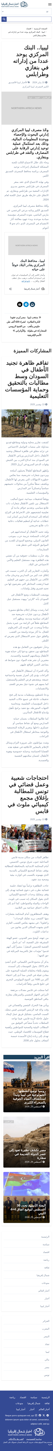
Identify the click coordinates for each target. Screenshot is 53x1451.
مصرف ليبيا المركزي (32, 86)
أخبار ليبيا (21, 82)
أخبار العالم (43, 1290)
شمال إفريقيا (43, 1275)
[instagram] (36, 1415)
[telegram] (48, 1415)
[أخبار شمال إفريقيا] (16, 4)
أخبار (47, 1298)
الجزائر (46, 1321)
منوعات (45, 1283)
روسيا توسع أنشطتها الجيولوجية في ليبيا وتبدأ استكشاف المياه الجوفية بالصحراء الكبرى (29, 1096)
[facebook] (40, 1415)
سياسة (46, 1244)
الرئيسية (45, 1236)
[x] (44, 1415)
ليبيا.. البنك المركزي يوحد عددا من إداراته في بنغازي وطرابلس (31, 60)
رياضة (46, 1260)
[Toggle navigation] (50, 4)
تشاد (47, 1344)
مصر (47, 1367)
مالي (47, 1359)
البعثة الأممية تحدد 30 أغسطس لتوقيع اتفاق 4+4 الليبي (28, 1209)
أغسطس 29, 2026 (33, 1106)
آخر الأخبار (46, 98)
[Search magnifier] (4, 19)
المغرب (45, 1328)
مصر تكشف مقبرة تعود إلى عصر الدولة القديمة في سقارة (27, 1154)
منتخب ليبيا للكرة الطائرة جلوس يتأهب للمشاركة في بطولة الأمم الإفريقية (37, 326)
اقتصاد (37, 98)
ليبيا (30, 98)
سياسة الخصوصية (34, 1439)
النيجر (46, 1336)
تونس (46, 1375)
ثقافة (46, 1267)
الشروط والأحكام (16, 1439)
